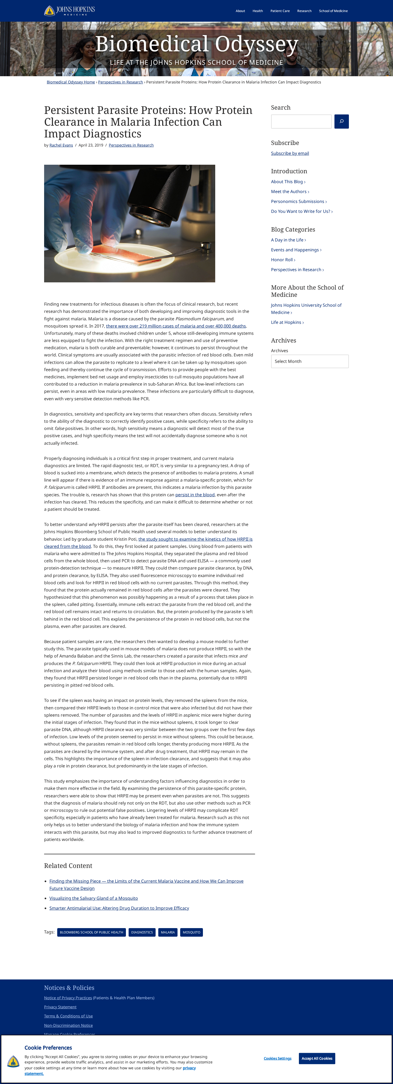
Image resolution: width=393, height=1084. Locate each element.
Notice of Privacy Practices (68, 997)
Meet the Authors (289, 191)
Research (304, 11)
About (240, 11)
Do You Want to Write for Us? (300, 211)
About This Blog (287, 181)
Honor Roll (282, 260)
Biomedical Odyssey (196, 42)
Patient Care (280, 11)
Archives (279, 350)
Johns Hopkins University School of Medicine (306, 308)
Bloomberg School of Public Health (91, 932)
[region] (196, 1059)
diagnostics (142, 932)
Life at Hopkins (286, 322)
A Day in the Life (287, 240)
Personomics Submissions (297, 201)
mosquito (191, 932)
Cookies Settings (277, 1058)
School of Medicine (333, 11)
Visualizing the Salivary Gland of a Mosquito (93, 898)
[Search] (341, 121)
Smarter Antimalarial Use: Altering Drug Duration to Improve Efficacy (119, 908)
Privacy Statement (60, 1006)
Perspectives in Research (120, 81)
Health (258, 11)
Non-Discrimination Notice (68, 1025)
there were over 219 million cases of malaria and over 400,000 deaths (176, 326)
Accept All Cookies (317, 1058)
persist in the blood (195, 495)
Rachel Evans (61, 145)
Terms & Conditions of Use (68, 1015)
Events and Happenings (295, 250)
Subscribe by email (290, 153)
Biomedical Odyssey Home (71, 81)
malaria (168, 932)
